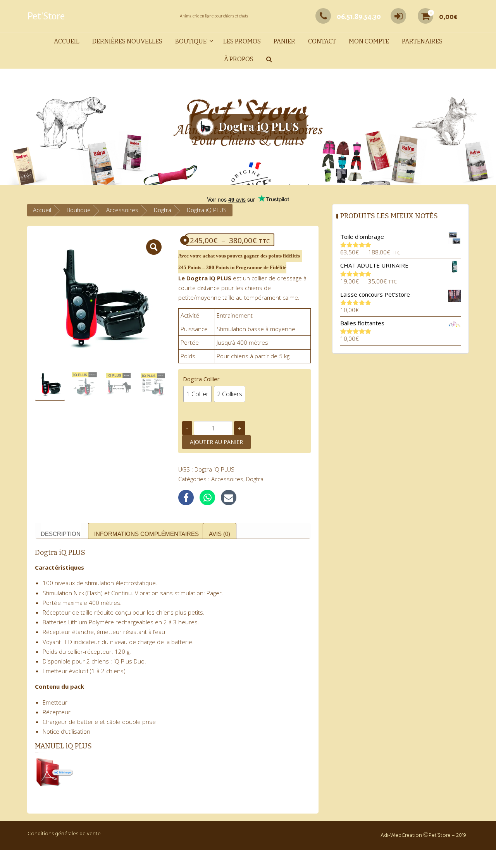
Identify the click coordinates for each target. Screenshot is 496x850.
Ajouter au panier (216, 442)
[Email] (228, 497)
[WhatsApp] (207, 497)
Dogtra (162, 210)
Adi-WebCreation (401, 835)
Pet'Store (46, 16)
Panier (284, 41)
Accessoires (122, 210)
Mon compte (369, 41)
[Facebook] (186, 497)
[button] (269, 59)
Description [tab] (61, 533)
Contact (322, 41)
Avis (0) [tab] (219, 533)
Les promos (242, 41)
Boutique (191, 41)
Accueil (66, 41)
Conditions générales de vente (64, 833)
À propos (238, 59)
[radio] (197, 394)
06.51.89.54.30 (359, 17)
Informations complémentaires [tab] (146, 533)
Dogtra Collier (201, 379)
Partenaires (422, 41)
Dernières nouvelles (127, 41)
